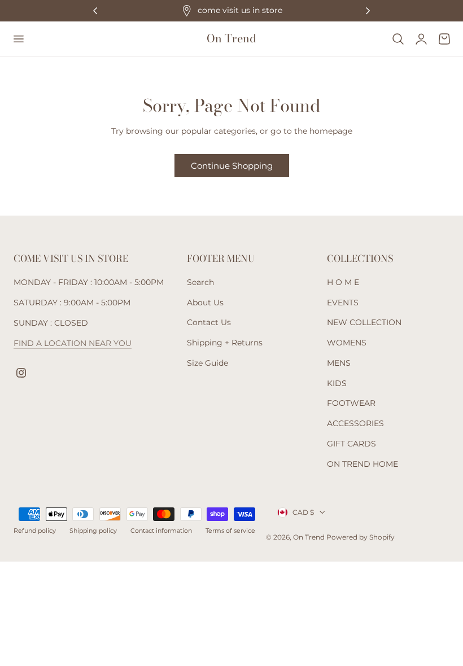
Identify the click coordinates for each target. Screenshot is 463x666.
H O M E (343, 282)
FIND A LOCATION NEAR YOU (73, 343)
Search (200, 282)
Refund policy (35, 530)
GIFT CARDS (351, 443)
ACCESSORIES (355, 423)
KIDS (337, 383)
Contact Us (209, 322)
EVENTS (343, 302)
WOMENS (346, 343)
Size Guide (207, 362)
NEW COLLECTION (364, 322)
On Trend (309, 537)
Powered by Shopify (360, 537)
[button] (18, 39)
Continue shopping (232, 165)
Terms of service (230, 530)
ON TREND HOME (362, 463)
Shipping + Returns (225, 343)
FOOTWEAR (351, 403)
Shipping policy (93, 530)
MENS (339, 362)
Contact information (161, 530)
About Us (205, 302)
